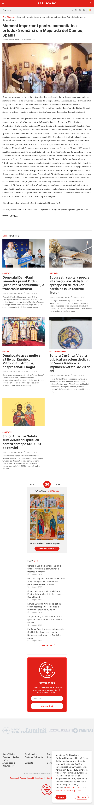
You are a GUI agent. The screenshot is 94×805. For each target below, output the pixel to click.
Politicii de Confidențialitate (68, 790)
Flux (33, 560)
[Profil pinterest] (80, 10)
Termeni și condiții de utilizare (31, 778)
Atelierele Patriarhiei (34, 757)
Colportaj (29, 763)
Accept (61, 797)
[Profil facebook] (69, 10)
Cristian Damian (17, 293)
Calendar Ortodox (47, 548)
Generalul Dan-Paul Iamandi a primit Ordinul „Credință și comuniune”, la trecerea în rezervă (23, 283)
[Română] (90, 10)
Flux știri (47, 646)
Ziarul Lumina (31, 754)
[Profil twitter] (72, 10)
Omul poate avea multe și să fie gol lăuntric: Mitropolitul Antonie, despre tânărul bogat (21, 361)
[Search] (90, 3)
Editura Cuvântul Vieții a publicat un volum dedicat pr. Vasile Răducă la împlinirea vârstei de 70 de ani (70, 363)
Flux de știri (7, 10)
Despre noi (14, 778)
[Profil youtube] (84, 10)
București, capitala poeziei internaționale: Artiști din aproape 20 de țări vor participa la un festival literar (69, 285)
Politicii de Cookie (73, 787)
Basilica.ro (47, 3)
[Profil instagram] (76, 10)
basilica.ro (15, 40)
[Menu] (3, 3)
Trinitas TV (52, 754)
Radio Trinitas (8, 754)
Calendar (47, 491)
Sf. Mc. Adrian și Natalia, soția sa (45, 543)
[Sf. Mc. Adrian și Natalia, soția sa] (47, 517)
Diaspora (11, 17)
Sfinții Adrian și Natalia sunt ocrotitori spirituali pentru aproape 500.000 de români (21, 442)
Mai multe (81, 797)
